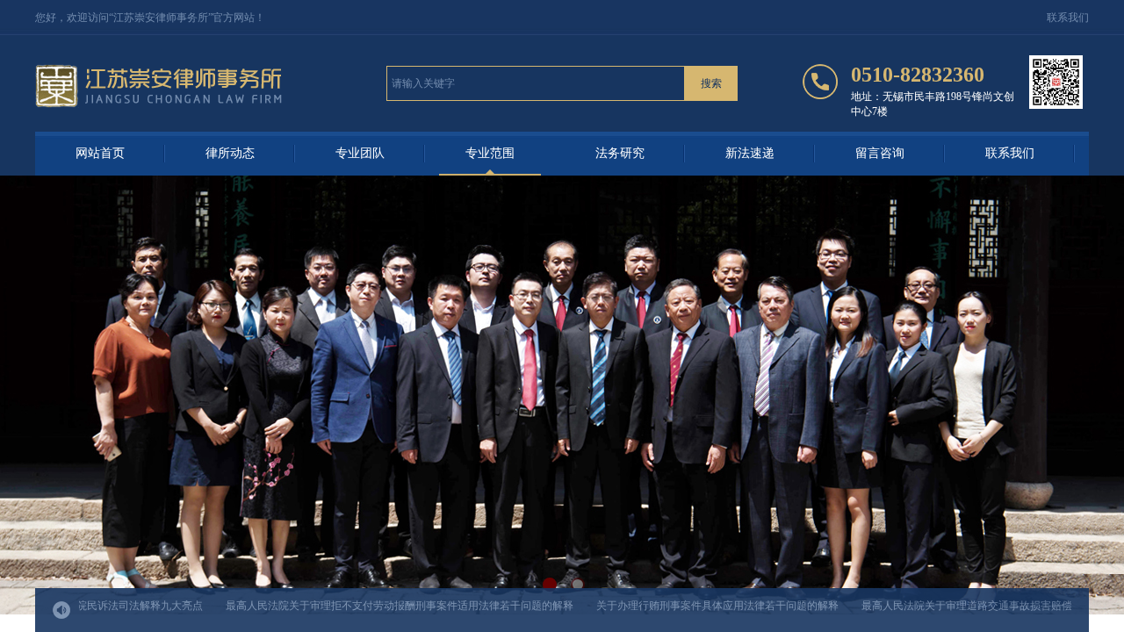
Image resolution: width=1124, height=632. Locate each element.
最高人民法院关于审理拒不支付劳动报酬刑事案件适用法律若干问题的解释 (383, 606)
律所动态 (230, 153)
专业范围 (490, 153)
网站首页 (100, 153)
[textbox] (535, 83)
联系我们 (1009, 153)
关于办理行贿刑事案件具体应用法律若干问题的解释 (701, 606)
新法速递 (750, 153)
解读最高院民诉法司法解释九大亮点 (102, 606)
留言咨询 (879, 153)
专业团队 (360, 153)
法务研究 (620, 153)
